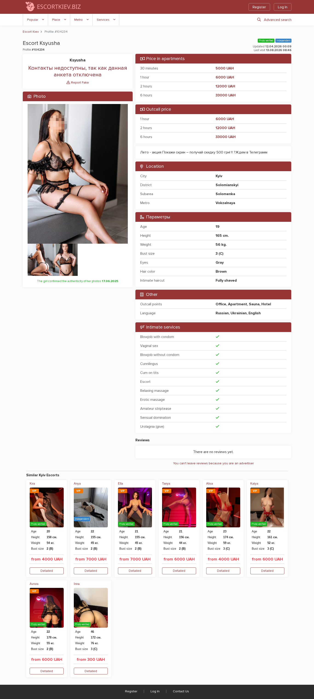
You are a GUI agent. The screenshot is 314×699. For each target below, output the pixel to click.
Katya (254, 483)
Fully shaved (226, 280)
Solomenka (225, 194)
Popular (32, 20)
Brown (221, 271)
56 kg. (221, 244)
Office (221, 304)
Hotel (266, 304)
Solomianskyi (227, 185)
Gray (220, 262)
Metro (78, 20)
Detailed (46, 571)
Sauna (254, 304)
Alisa (209, 483)
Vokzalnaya (225, 203)
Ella (120, 483)
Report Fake (79, 82)
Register (259, 7)
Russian (222, 313)
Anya (77, 483)
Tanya (166, 483)
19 (218, 226)
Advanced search (277, 19)
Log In (282, 7)
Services (103, 20)
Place (56, 20)
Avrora (34, 584)
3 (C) (219, 253)
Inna (77, 584)
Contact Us (181, 691)
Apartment (237, 304)
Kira (32, 483)
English (254, 313)
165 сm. (222, 235)
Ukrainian (239, 313)
